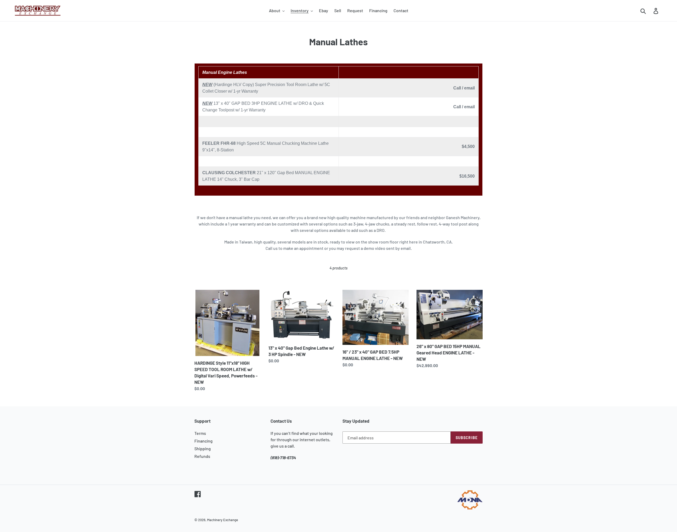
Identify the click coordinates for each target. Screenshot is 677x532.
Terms (200, 433)
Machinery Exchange (222, 520)
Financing (203, 440)
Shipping (202, 448)
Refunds (202, 456)
